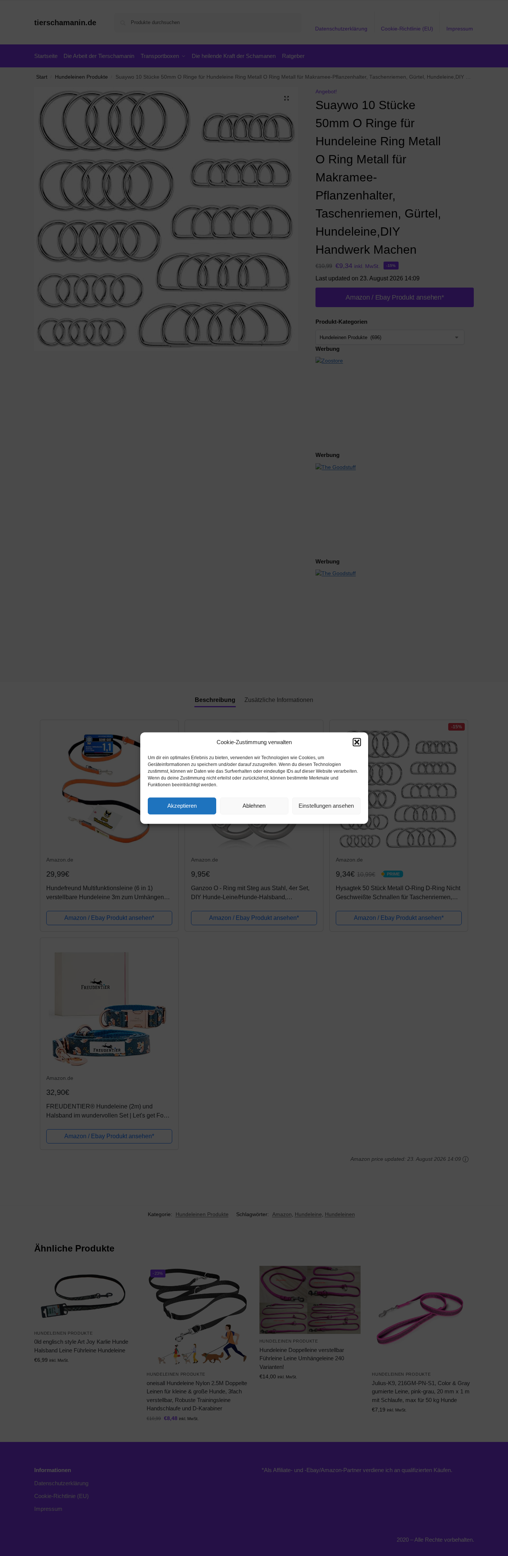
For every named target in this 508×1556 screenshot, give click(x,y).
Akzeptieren (182, 805)
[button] (357, 742)
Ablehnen (254, 805)
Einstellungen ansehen (326, 805)
